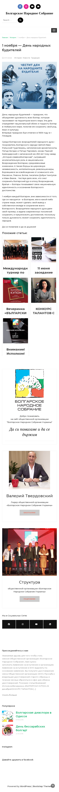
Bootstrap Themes (42, 786)
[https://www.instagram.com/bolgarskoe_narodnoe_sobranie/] (22, 624)
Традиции (35, 58)
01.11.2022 (8, 58)
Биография (29, 513)
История (18, 58)
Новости (26, 58)
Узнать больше (9, 695)
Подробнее (29, 599)
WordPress (25, 786)
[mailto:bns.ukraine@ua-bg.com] (50, 624)
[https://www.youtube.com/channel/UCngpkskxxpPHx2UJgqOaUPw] (36, 624)
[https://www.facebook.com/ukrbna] (9, 624)
